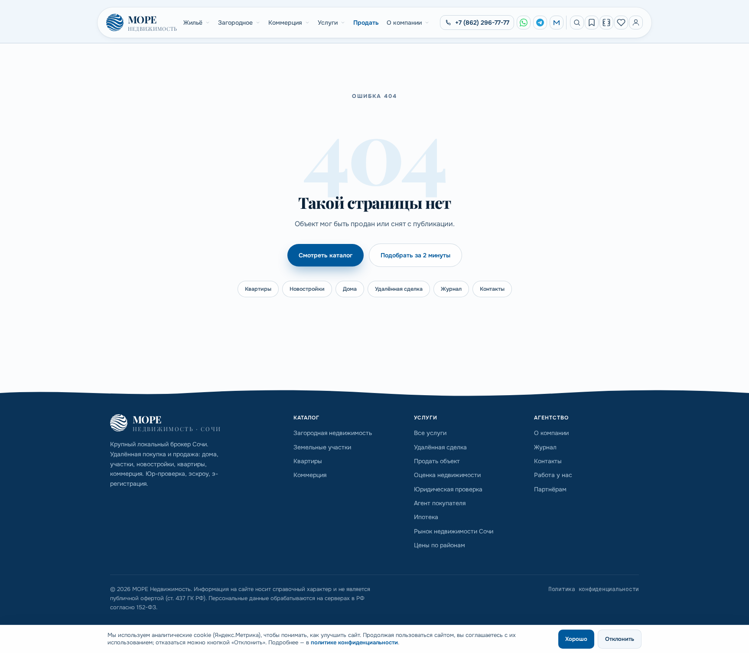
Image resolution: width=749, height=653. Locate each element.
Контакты (492, 289)
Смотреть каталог (325, 255)
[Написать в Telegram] (540, 22)
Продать (366, 22)
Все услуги (430, 433)
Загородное (235, 22)
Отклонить (619, 639)
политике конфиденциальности (354, 642)
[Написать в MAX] (556, 22)
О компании (404, 22)
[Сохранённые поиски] (592, 22)
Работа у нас (553, 475)
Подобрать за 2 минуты (415, 255)
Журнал (451, 289)
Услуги (328, 22)
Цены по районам (439, 545)
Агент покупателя (440, 503)
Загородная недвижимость (332, 433)
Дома (350, 289)
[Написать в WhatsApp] (524, 22)
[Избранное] (621, 22)
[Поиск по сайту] (577, 22)
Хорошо (576, 639)
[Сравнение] (606, 22)
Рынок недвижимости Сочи (453, 531)
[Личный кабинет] (636, 22)
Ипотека (426, 517)
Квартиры (258, 289)
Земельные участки (322, 447)
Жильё (192, 22)
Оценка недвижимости (447, 475)
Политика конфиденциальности (593, 589)
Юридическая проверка (448, 489)
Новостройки (307, 289)
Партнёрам (550, 489)
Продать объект (437, 461)
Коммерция (285, 22)
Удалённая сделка (399, 289)
